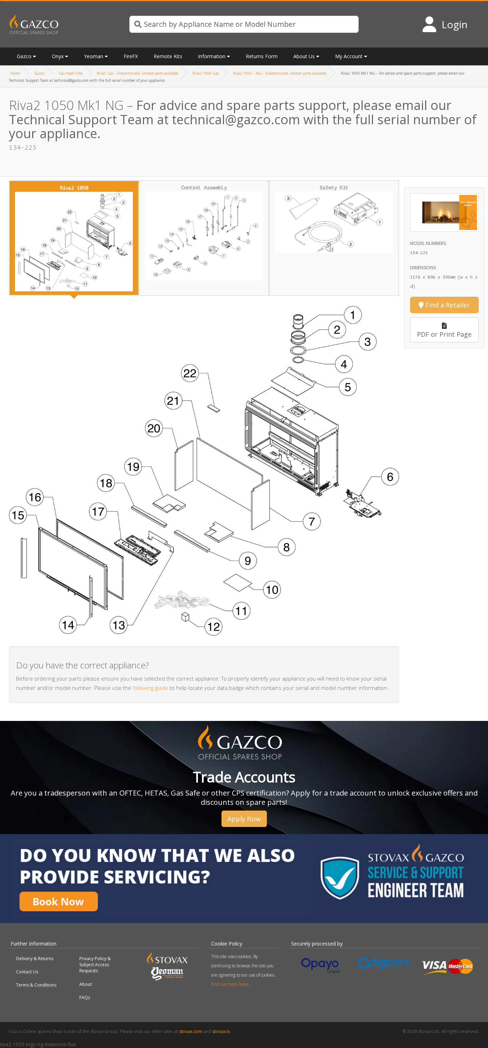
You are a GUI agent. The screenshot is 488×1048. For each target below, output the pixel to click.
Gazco (39, 73)
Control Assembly (204, 187)
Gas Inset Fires (71, 73)
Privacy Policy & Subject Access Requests (95, 965)
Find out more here (229, 984)
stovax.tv (221, 1031)
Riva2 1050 (74, 188)
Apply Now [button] (244, 818)
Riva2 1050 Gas (206, 73)
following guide (150, 687)
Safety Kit (334, 187)
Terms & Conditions (36, 985)
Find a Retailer (447, 305)
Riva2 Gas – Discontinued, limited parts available (137, 73)
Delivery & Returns (34, 959)
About (85, 984)
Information (211, 56)
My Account (349, 56)
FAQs (84, 997)
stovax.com (190, 1031)
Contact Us (27, 972)
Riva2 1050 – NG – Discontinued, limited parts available (280, 73)
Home (15, 73)
